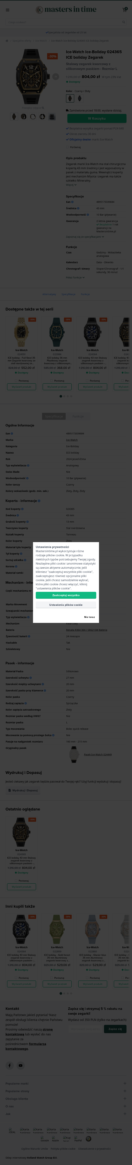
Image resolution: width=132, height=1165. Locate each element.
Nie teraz (89, 617)
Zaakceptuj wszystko (66, 595)
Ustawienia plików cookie (66, 605)
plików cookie (55, 555)
